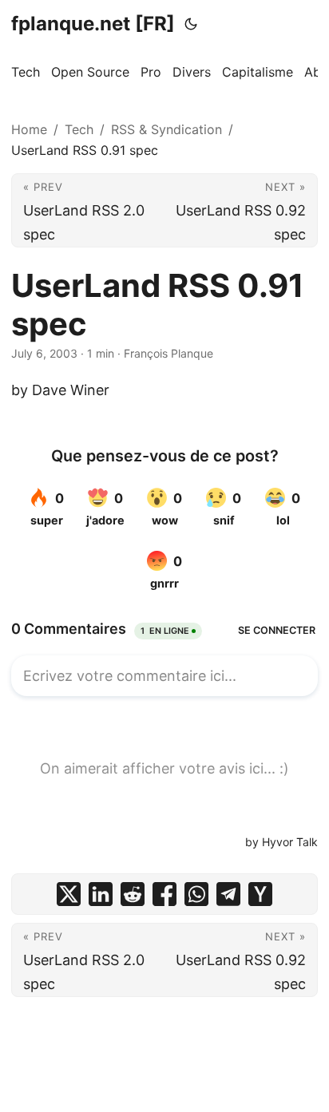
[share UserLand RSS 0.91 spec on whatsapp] (196, 894)
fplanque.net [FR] (93, 23)
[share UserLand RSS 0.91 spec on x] (69, 894)
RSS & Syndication (166, 129)
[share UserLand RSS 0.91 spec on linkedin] (101, 894)
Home (29, 129)
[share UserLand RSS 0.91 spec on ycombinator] (260, 894)
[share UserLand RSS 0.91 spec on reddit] (133, 894)
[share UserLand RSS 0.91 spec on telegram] (228, 894)
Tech (79, 129)
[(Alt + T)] (190, 24)
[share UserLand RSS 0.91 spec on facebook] (164, 894)
